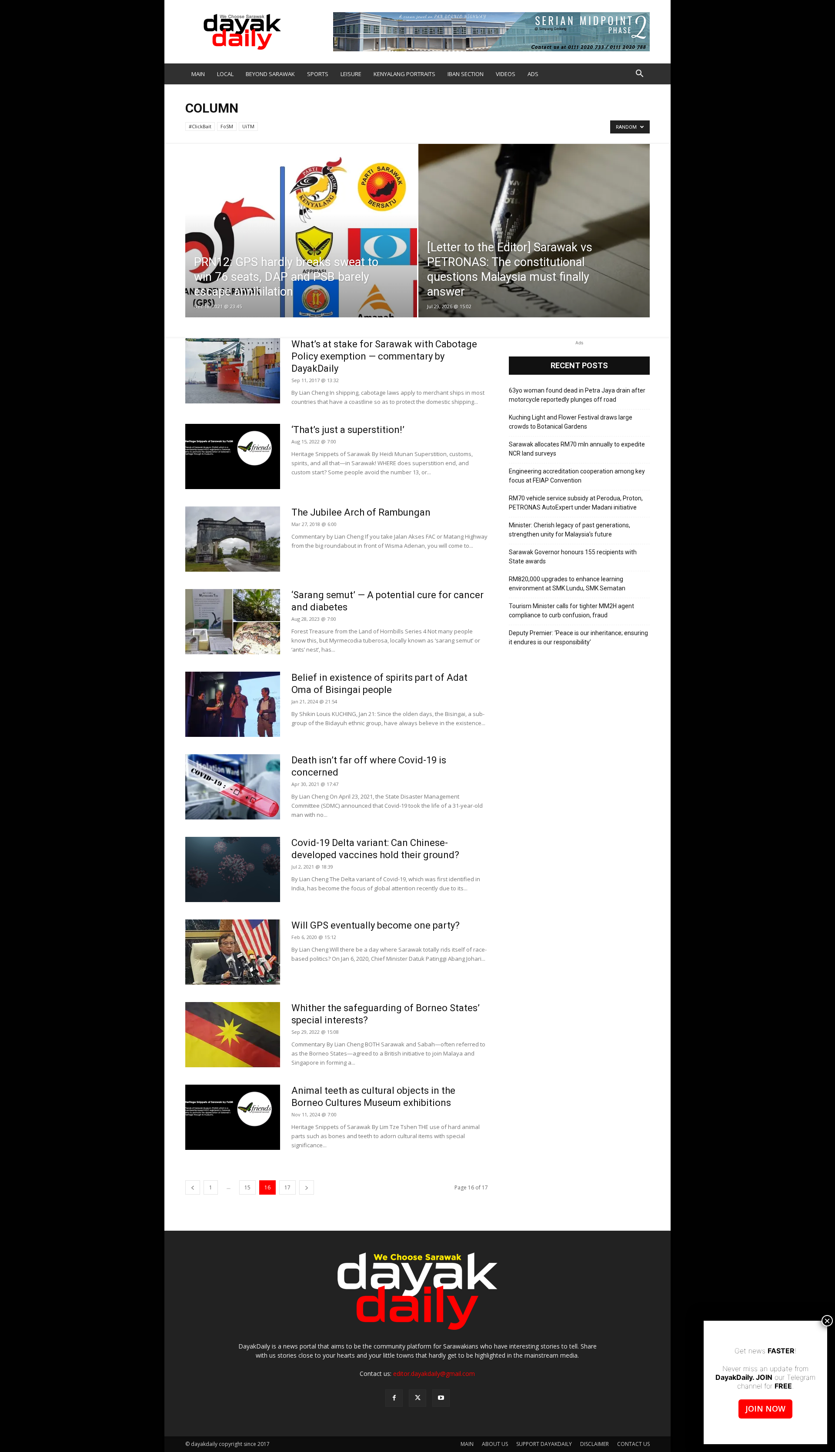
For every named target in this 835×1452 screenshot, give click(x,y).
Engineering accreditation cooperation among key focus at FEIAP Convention (577, 476)
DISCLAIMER (594, 1444)
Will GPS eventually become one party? (375, 925)
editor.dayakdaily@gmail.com (434, 1373)
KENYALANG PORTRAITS (404, 74)
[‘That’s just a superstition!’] (232, 456)
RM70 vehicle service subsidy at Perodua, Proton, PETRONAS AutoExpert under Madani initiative (576, 503)
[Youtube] (441, 1398)
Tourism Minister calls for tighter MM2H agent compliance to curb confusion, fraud (571, 611)
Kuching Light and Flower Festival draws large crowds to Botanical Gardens (570, 422)
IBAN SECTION (466, 74)
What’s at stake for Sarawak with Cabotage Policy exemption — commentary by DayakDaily (384, 356)
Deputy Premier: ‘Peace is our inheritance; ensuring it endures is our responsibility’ (578, 637)
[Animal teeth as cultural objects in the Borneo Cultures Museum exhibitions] (232, 1117)
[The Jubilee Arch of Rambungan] (232, 539)
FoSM (226, 126)
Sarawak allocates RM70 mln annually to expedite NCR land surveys (577, 449)
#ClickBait (200, 126)
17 (287, 1187)
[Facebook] (394, 1398)
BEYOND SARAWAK (270, 74)
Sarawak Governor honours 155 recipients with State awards (573, 557)
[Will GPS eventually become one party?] (232, 952)
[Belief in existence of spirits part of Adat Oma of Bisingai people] (232, 704)
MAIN (198, 74)
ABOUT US (495, 1444)
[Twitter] (417, 1398)
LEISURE (351, 74)
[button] (639, 74)
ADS (533, 74)
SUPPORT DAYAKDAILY (544, 1444)
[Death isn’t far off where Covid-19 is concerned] (232, 786)
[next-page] (306, 1187)
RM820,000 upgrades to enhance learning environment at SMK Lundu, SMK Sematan (567, 584)
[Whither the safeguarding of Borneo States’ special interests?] (232, 1034)
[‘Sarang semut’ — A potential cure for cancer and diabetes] (232, 621)
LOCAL (225, 74)
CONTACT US (633, 1444)
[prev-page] (192, 1187)
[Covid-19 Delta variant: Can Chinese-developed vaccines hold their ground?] (232, 869)
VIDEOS (505, 74)
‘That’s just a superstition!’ (347, 429)
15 (247, 1187)
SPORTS (317, 74)
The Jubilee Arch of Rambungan (361, 512)
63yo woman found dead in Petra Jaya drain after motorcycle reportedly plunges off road (577, 395)
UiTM (248, 126)
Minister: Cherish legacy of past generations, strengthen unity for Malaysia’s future (569, 530)
